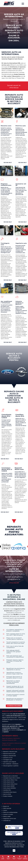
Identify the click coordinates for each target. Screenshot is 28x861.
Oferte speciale (7, 808)
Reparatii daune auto (19, 468)
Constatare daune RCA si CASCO (7, 469)
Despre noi (6, 806)
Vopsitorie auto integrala (9, 761)
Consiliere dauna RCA (19, 415)
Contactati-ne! (6, 820)
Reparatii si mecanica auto (10, 751)
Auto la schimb (7, 794)
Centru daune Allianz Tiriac (10, 780)
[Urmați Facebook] (14, 850)
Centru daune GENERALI (9, 788)
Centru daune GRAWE (9, 786)
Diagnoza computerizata (6, 184)
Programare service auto (9, 818)
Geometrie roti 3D (21, 184)
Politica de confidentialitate (10, 812)
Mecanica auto (6, 125)
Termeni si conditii (8, 814)
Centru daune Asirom (8, 782)
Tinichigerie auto (5, 244)
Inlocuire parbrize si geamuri (19, 303)
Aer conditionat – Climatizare (10, 763)
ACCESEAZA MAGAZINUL (14, 705)
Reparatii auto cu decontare (10, 776)
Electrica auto (21, 125)
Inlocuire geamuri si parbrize (10, 765)
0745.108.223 (14, 87)
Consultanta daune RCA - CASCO (6, 416)
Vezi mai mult (8, 162)
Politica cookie (6, 816)
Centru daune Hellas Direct (10, 784)
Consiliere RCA (7, 790)
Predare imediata (7, 796)
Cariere (5, 810)
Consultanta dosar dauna (9, 792)
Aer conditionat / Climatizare (6, 302)
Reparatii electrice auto (9, 753)
